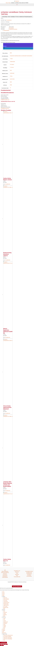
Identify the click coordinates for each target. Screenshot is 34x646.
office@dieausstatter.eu (5, 108)
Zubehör (3, 630)
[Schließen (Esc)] (7, 644)
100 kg (11, 76)
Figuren (4, 625)
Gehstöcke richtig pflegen (7, 638)
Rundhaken (5, 623)
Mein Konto (17, 571)
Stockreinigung (29, 576)
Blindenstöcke (5, 607)
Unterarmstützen (6, 602)
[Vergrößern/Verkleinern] (1, 644)
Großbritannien (12, 61)
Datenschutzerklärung (5, 572)
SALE (3, 631)
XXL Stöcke (5, 606)
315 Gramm (12, 64)
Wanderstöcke (5, 603)
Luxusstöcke (5, 601)
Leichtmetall (12, 73)
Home (7, 2)
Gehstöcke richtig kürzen (7, 637)
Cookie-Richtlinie (5, 577)
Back (4, 608)
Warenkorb (17, 574)
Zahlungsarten (4, 576)
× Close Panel (3, 642)
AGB (5, 570)
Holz (4, 611)
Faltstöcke (5, 597)
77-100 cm (12, 67)
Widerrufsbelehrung (5, 571)
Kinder (3, 595)
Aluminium (5, 612)
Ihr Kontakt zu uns (17, 570)
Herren (3, 594)
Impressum (5, 573)
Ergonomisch (5, 621)
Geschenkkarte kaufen (29, 571)
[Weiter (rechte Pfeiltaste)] (3, 645)
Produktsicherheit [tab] (6, 30)
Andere (4, 626)
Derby (11, 84)
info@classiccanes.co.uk (5, 99)
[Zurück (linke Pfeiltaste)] (1, 645)
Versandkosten (9, 20)
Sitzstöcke (5, 600)
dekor (11, 52)
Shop (9, 2)
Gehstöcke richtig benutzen (8, 635)
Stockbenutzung (29, 572)
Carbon (4, 613)
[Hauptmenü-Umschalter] (17, 5)
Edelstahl (5, 614)
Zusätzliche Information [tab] (13, 29)
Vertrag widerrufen (17, 576)
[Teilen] (5, 644)
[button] (4, 46)
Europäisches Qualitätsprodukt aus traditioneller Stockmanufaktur (21, 55)
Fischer (4, 620)
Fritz (4, 619)
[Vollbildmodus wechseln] (3, 644)
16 (10, 87)
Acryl (11, 70)
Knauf (4, 624)
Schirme (3, 629)
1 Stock (11, 58)
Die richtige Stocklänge (7, 636)
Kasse (17, 575)
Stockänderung (29, 573)
